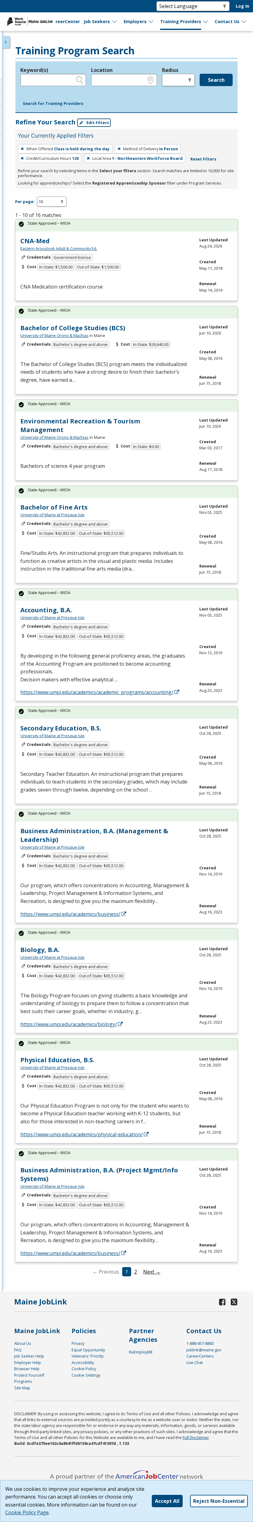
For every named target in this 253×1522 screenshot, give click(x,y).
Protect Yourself (29, 1375)
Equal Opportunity (88, 1350)
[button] (53, 103)
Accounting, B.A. (46, 610)
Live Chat (194, 1362)
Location (102, 70)
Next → (151, 1271)
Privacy (78, 1343)
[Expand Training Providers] (206, 21)
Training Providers (180, 21)
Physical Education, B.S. (57, 1060)
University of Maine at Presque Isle (52, 515)
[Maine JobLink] (30, 21)
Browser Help (26, 1368)
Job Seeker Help (29, 1356)
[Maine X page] (234, 1302)
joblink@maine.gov (203, 1350)
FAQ (18, 1350)
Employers (135, 21)
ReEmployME (141, 1352)
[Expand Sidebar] (6, 42)
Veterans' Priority (87, 1356)
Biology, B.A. (40, 950)
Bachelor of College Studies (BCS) (72, 328)
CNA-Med (35, 241)
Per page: (25, 201)
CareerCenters (200, 1356)
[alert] (126, 225)
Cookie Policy (84, 1368)
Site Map (22, 1388)
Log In (242, 6)
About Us (22, 1343)
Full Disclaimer (196, 1437)
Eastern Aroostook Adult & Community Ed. (58, 248)
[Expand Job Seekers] (115, 21)
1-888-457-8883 (200, 1343)
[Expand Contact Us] (244, 21)
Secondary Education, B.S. (60, 728)
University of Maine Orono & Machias (54, 335)
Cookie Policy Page (27, 1512)
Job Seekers (97, 21)
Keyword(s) (34, 70)
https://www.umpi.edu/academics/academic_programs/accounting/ (96, 692)
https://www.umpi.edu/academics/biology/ (68, 1024)
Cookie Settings (86, 1375)
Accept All (167, 1501)
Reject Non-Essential (219, 1501)
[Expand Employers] (151, 21)
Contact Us (227, 21)
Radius (170, 70)
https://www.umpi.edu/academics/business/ (70, 914)
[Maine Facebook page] (222, 1302)
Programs (23, 1381)
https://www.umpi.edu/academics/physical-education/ (81, 1134)
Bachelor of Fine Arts (54, 507)
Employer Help (27, 1362)
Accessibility (83, 1362)
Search (216, 80)
